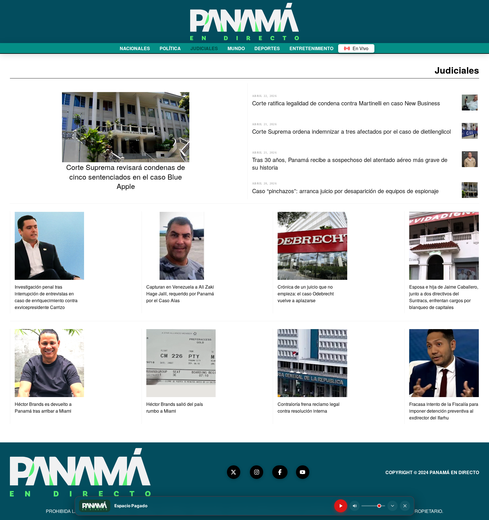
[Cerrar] (405, 506)
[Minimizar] (392, 506)
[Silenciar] (354, 506)
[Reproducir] (340, 505)
